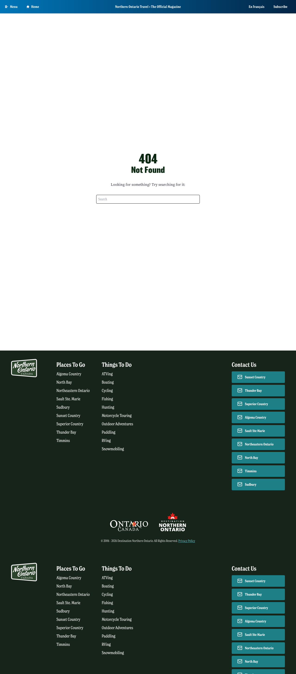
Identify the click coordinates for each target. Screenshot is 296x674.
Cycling (107, 390)
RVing (106, 440)
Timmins (63, 440)
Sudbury (63, 407)
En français (257, 7)
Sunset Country (68, 415)
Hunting (108, 407)
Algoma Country (68, 374)
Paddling (108, 432)
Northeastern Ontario (73, 390)
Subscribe (280, 7)
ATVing (107, 374)
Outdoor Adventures (117, 424)
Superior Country (69, 424)
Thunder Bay (66, 432)
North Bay (64, 382)
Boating (108, 382)
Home (35, 7)
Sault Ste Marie (255, 431)
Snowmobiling (113, 449)
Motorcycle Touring (117, 415)
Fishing (107, 399)
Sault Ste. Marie (68, 399)
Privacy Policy (186, 541)
